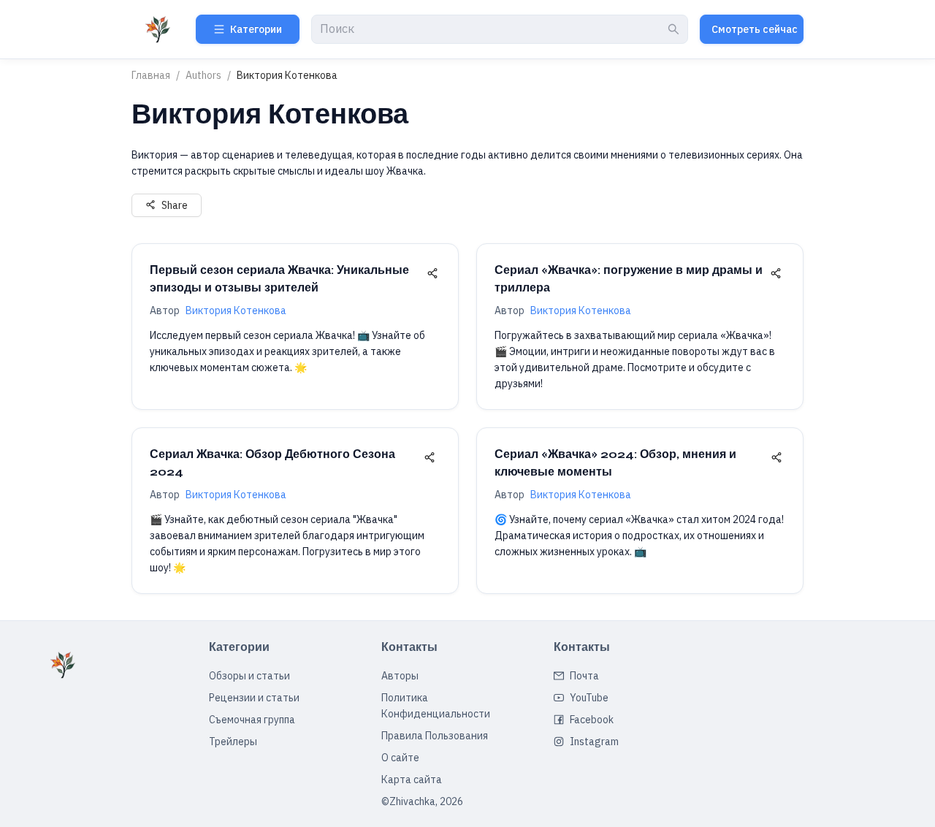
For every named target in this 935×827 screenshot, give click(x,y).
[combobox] (492, 29)
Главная (150, 75)
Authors (203, 75)
